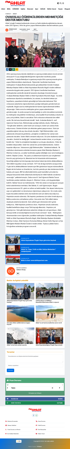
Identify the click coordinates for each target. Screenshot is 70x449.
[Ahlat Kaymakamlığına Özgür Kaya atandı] (49, 335)
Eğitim (23, 9)
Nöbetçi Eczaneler (13, 421)
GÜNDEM (15, 9)
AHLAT (15, 13)
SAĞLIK (42, 9)
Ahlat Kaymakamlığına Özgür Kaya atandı (49, 345)
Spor (36, 9)
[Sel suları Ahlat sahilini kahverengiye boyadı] (20, 313)
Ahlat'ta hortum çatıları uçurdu (17, 345)
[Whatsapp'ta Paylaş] (13, 69)
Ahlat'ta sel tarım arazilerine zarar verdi (49, 323)
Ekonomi (30, 9)
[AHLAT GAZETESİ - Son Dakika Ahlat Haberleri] (15, 3)
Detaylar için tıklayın (35, 393)
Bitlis (8, 9)
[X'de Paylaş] (10, 69)
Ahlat (3, 9)
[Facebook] (33, 415)
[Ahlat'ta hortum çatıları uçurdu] (20, 335)
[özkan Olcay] (11, 271)
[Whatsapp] (36, 415)
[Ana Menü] (63, 3)
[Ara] (61, 3)
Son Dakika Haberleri (13, 433)
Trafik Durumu (41, 425)
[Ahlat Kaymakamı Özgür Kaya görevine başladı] (20, 291)
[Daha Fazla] (16, 69)
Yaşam (60, 9)
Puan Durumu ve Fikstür (13, 429)
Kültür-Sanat (51, 9)
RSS (19, 441)
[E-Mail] (17, 273)
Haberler (8, 13)
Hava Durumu (41, 421)
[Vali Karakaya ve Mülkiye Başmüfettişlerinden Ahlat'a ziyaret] (49, 291)
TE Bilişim (39, 446)
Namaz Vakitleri (12, 425)
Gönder (10, 370)
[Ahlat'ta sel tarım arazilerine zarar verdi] (49, 313)
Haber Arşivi (41, 433)
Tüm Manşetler (42, 429)
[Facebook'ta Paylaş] (7, 69)
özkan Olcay (21, 270)
